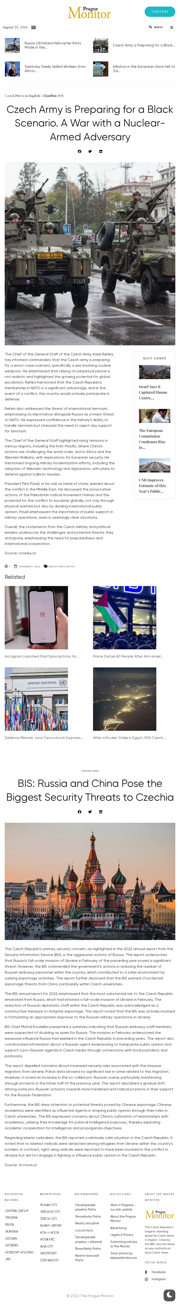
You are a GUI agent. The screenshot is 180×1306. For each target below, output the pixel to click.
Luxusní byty (84, 1230)
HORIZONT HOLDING (19, 1252)
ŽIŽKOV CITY (48, 1219)
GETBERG (11, 1245)
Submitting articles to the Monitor (123, 1244)
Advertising (118, 1228)
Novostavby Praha (88, 1216)
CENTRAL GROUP (16, 1211)
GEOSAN (11, 1238)
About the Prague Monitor (123, 1219)
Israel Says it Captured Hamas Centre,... (153, 392)
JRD (8, 1259)
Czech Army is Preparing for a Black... (144, 45)
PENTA (9, 1224)
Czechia (52, 566)
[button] (160, 12)
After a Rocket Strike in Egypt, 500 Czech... (129, 738)
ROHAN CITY (48, 1205)
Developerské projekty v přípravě (88, 1240)
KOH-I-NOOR (49, 1232)
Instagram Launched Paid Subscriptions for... (42, 656)
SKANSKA (11, 1231)
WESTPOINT (48, 1253)
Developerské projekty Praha (85, 1207)
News (61, 566)
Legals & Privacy (121, 1235)
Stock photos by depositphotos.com (123, 1256)
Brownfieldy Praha (88, 1248)
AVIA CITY (46, 1246)
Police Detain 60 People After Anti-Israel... (128, 656)
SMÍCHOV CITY (50, 1212)
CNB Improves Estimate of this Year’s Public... (152, 485)
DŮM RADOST (49, 1260)
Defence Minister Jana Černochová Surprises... (44, 738)
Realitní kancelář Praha (87, 1258)
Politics (70, 566)
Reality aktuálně (87, 1223)
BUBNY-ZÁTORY (51, 1225)
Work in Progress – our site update (123, 1207)
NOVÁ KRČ (47, 1239)
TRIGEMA (11, 1217)
